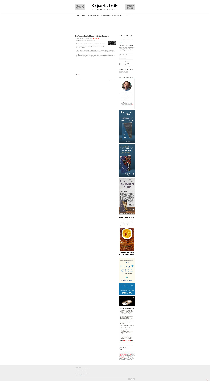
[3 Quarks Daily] (105, 10)
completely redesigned (127, 352)
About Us (84, 15)
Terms (126, 66)
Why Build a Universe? (112, 79)
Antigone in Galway (79, 79)
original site (122, 351)
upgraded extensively (123, 354)
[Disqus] (95, 95)
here (78, 74)
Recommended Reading (93, 15)
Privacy (129, 66)
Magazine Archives (106, 15)
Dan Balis (129, 354)
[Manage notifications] (207, 379)
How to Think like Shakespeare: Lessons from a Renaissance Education (127, 105)
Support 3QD (115, 15)
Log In (122, 15)
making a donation (83, 375)
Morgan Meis (96, 38)
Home (78, 15)
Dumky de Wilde (122, 357)
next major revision (122, 355)
